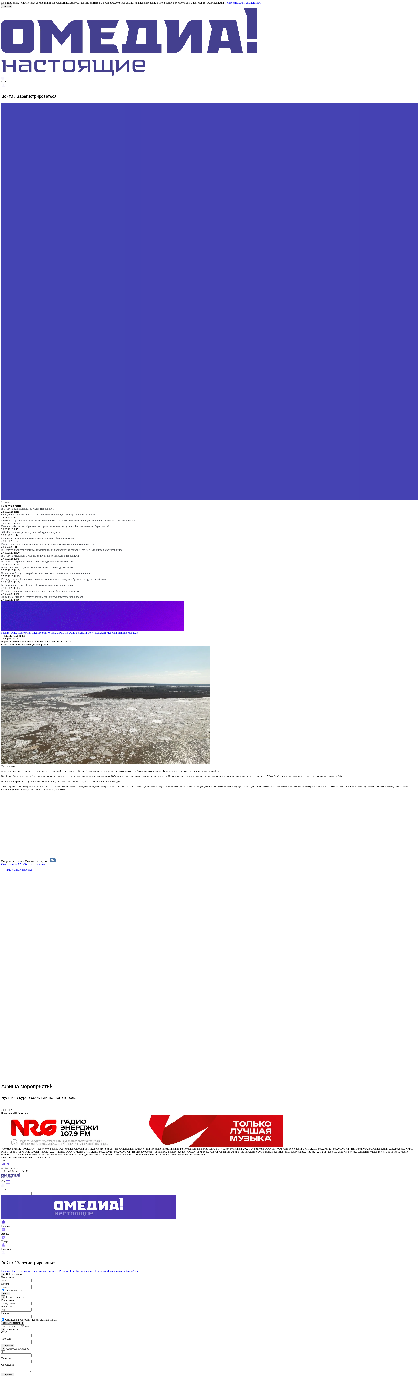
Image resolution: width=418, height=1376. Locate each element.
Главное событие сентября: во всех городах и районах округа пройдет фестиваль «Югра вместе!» (55, 526)
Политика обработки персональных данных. (26, 1157)
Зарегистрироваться (13, 1323)
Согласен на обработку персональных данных (31, 1319)
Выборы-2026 (130, 632)
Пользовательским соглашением (243, 2)
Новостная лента (11, 505)
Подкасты (100, 632)
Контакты (53, 632)
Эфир (72, 632)
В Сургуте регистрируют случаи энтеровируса (27, 508)
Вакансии (81, 632)
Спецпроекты (39, 632)
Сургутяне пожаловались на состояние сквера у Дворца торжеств (38, 538)
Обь (3, 864)
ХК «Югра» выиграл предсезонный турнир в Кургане (31, 532)
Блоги (91, 632)
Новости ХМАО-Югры (21, 864)
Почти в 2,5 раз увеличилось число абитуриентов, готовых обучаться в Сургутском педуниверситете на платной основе (68, 520)
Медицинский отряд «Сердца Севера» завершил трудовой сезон (37, 585)
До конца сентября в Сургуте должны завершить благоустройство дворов (42, 596)
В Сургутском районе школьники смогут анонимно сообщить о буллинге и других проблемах (53, 579)
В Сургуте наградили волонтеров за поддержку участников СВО (37, 561)
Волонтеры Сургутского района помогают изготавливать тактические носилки (45, 573)
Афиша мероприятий (27, 1086)
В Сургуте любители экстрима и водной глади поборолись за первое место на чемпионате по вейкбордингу (61, 549)
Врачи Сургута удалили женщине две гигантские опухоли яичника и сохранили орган (49, 544)
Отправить (8, 1345)
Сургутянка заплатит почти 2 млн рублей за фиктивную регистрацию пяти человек (48, 514)
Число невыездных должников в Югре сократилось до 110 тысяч (37, 567)
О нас (14, 632)
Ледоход (40, 864)
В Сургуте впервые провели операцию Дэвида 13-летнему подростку (40, 591)
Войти (5, 1293)
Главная (5, 632)
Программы (24, 632)
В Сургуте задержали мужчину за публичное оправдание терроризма (40, 555)
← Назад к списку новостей (16, 869)
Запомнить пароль (15, 1290)
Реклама (63, 632)
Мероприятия (114, 632)
